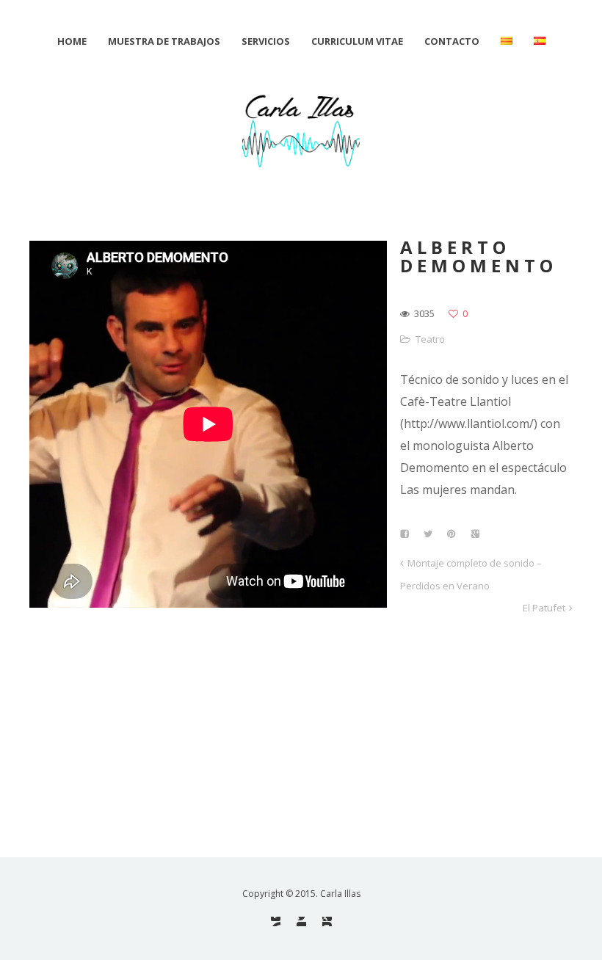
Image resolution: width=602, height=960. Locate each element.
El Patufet (544, 607)
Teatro (430, 339)
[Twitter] (301, 921)
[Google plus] (327, 921)
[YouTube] (275, 921)
